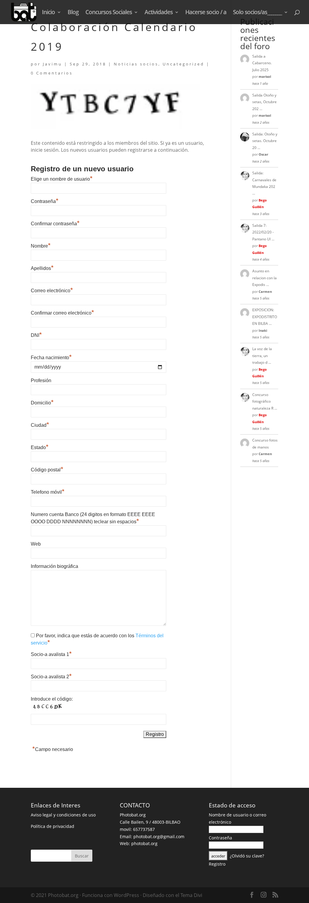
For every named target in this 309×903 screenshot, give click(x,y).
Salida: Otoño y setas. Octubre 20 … (264, 140)
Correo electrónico (52, 290)
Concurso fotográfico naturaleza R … (264, 401)
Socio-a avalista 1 (51, 654)
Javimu (52, 64)
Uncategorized (183, 64)
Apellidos (42, 268)
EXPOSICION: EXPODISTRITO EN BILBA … (264, 316)
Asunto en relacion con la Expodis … (264, 277)
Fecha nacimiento (51, 357)
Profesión (41, 380)
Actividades (159, 13)
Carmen (265, 291)
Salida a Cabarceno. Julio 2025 (262, 63)
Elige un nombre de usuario (62, 179)
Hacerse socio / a (205, 13)
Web (36, 544)
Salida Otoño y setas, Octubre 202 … (264, 102)
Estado (40, 447)
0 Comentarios (52, 73)
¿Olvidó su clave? (247, 856)
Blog (73, 13)
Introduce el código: (52, 699)
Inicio (48, 13)
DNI (36, 335)
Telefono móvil (48, 492)
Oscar (263, 154)
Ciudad (40, 425)
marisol (265, 76)
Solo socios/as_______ (257, 13)
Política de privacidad (52, 826)
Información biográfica (54, 566)
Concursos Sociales (108, 13)
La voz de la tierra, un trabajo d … (262, 355)
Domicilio (42, 402)
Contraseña (45, 201)
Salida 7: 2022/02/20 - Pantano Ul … (263, 232)
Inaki (263, 330)
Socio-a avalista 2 (51, 676)
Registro (217, 864)
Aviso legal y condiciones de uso (63, 815)
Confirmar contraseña (55, 223)
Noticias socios (136, 64)
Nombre (41, 246)
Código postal (47, 469)
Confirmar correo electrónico (62, 312)
